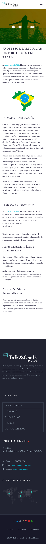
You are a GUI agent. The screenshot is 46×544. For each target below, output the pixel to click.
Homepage (11, 411)
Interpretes (35, 529)
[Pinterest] (26, 521)
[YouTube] (29, 521)
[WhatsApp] (32, 521)
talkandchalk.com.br (20, 469)
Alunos (10, 529)
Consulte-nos (13, 405)
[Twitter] (20, 521)
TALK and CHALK (12, 65)
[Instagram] (23, 521)
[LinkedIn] (17, 521)
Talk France (6, 198)
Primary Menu (41, 4)
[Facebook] (14, 521)
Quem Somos (12, 417)
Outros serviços (15, 429)
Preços (9, 423)
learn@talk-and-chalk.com (21, 465)
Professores (22, 529)
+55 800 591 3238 (18, 461)
